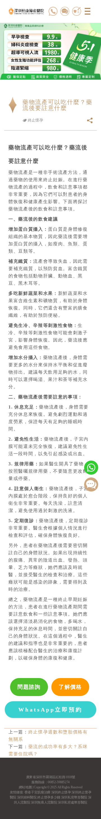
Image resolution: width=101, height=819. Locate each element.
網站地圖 (25, 787)
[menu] (87, 11)
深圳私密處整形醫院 (72, 802)
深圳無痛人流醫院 (44, 802)
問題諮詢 (29, 687)
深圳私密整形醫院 (74, 797)
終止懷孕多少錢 (48, 797)
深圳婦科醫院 (27, 797)
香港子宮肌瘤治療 (37, 792)
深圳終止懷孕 (61, 792)
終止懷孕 (35, 120)
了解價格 (70, 687)
